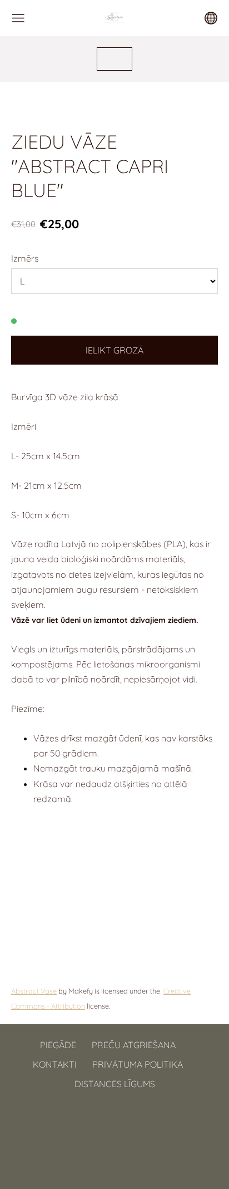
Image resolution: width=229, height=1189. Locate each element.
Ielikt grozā (114, 350)
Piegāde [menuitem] (58, 1044)
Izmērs (24, 258)
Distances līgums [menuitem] (114, 1083)
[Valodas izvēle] (211, 18)
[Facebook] (102, 1131)
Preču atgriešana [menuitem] (134, 1044)
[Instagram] (127, 1131)
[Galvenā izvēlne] (18, 18)
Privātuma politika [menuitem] (137, 1064)
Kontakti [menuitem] (55, 1064)
